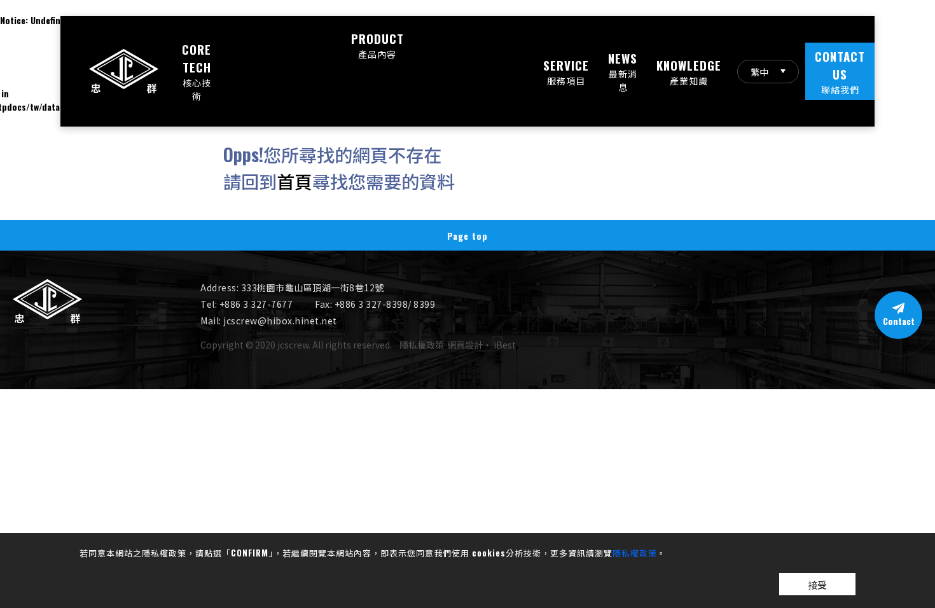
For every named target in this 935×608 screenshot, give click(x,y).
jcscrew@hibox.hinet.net (280, 320)
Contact (899, 321)
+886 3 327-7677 (256, 304)
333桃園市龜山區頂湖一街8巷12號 (312, 287)
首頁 (294, 181)
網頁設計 (465, 344)
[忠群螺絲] (47, 319)
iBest (505, 344)
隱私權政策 (635, 552)
